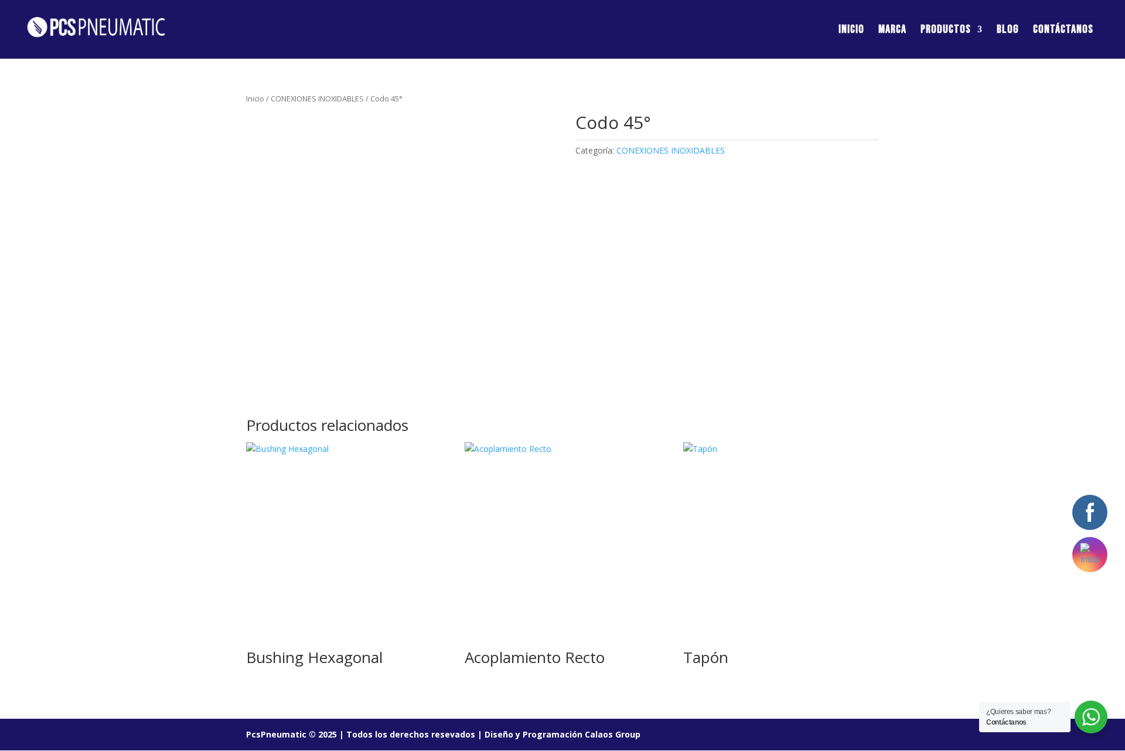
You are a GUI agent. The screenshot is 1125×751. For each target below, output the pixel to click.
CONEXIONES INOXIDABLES (317, 98)
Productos (946, 30)
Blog (1008, 30)
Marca (892, 30)
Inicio (851, 30)
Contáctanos (1063, 30)
